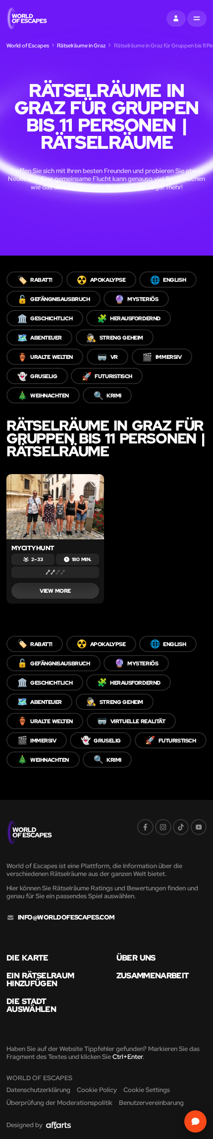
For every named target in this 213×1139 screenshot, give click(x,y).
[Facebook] (145, 827)
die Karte (27, 958)
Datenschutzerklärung (38, 1090)
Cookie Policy (97, 1090)
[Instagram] (163, 827)
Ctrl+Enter (127, 1056)
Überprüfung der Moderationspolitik (59, 1102)
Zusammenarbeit (152, 975)
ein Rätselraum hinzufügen (40, 979)
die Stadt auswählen (31, 1005)
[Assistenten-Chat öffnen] (195, 1121)
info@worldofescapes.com (66, 917)
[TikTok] (181, 827)
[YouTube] (199, 827)
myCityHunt (32, 548)
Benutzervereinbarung (151, 1102)
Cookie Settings (146, 1090)
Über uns (136, 958)
